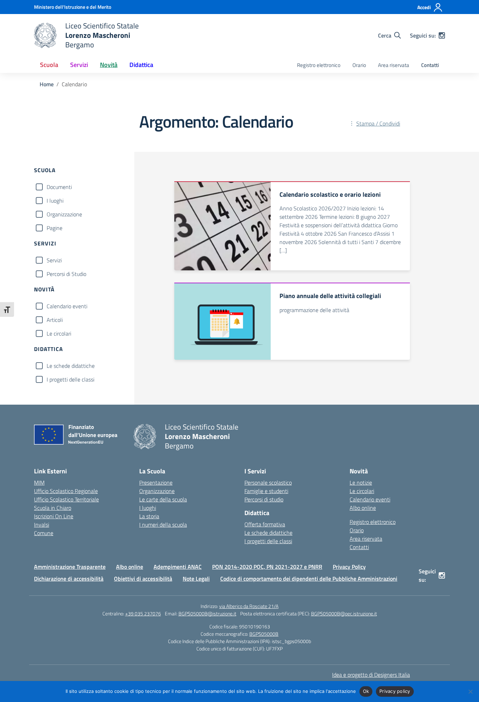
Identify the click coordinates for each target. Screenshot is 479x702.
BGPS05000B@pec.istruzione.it (344, 613)
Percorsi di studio (263, 499)
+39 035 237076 (143, 613)
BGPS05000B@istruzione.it (207, 613)
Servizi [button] (79, 64)
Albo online (363, 508)
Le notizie (361, 482)
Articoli (55, 320)
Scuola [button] (49, 64)
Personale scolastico (268, 482)
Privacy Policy (349, 566)
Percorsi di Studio (66, 274)
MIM (39, 482)
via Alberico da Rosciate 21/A (248, 606)
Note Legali (196, 578)
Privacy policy (394, 691)
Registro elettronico (318, 65)
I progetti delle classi (70, 379)
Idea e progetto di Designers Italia (371, 674)
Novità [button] (108, 64)
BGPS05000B (263, 633)
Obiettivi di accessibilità (143, 578)
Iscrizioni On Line (53, 516)
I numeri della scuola (163, 524)
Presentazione (156, 482)
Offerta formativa (264, 524)
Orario (359, 65)
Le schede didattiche (71, 366)
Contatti (430, 65)
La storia (149, 516)
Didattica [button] (141, 64)
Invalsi (41, 524)
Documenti (59, 187)
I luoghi (55, 200)
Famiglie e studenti (266, 491)
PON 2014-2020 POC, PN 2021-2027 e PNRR (267, 566)
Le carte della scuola (163, 499)
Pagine (54, 228)
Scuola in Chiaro (52, 508)
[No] (470, 691)
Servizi (54, 260)
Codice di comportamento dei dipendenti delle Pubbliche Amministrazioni (308, 578)
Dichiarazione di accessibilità (68, 578)
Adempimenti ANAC (178, 566)
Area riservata (393, 65)
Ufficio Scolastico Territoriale (66, 499)
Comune (43, 533)
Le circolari (59, 333)
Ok (366, 691)
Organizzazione (64, 214)
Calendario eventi (67, 306)
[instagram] (442, 35)
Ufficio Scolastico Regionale (66, 491)
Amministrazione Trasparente (70, 566)
